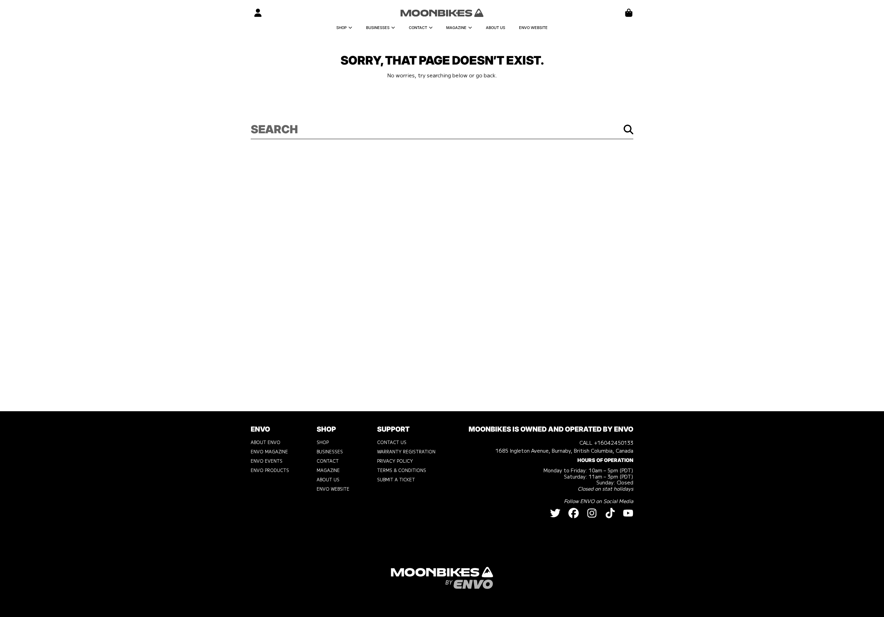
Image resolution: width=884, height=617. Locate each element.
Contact (418, 27)
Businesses (378, 27)
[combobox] (442, 129)
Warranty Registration (406, 452)
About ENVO (265, 442)
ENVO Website (333, 489)
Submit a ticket (396, 479)
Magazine (457, 27)
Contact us (391, 442)
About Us (328, 479)
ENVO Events (266, 461)
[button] (629, 13)
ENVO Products (270, 470)
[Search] (628, 129)
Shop (342, 27)
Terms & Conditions (401, 470)
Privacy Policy (395, 461)
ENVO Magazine (269, 452)
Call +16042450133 (606, 442)
